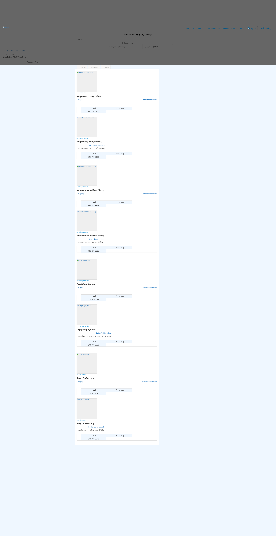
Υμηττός (81, 194)
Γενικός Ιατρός (81, 375)
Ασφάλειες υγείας (82, 93)
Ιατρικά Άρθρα (223, 28)
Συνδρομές (190, 28)
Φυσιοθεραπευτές (83, 281)
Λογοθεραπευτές (82, 187)
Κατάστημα (201, 28)
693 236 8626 (93, 205)
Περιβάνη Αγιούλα (86, 329)
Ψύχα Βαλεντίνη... (86, 378)
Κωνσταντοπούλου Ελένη (90, 235)
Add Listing (266, 28)
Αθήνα (80, 100)
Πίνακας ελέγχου (237, 28)
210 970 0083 (93, 299)
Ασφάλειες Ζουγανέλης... (90, 96)
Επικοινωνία (211, 28)
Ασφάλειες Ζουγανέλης (89, 141)
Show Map (120, 108)
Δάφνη (80, 382)
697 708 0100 (93, 111)
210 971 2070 (93, 393)
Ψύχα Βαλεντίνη (85, 423)
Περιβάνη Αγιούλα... (87, 284)
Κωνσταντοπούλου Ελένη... (91, 190)
